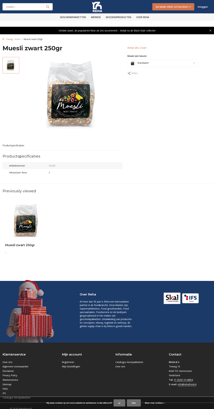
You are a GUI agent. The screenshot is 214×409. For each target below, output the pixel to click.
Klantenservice (10, 379)
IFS (4, 393)
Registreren (68, 362)
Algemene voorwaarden (15, 366)
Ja (119, 402)
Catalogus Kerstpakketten (129, 362)
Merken (96, 17)
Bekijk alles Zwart (136, 47)
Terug (9, 39)
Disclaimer (8, 371)
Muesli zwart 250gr (20, 245)
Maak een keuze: (137, 56)
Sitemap (7, 384)
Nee (134, 402)
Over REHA (142, 17)
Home (17, 39)
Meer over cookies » (154, 402)
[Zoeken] (47, 6)
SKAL (5, 388)
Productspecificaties (13, 145)
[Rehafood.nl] (107, 6)
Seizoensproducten (118, 17)
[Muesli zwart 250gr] (26, 221)
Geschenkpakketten (73, 17)
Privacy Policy (10, 375)
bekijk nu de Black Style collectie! (137, 30)
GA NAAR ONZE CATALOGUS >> (173, 6)
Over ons (7, 362)
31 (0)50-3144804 (183, 379)
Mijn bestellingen (71, 366)
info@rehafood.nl (187, 384)
